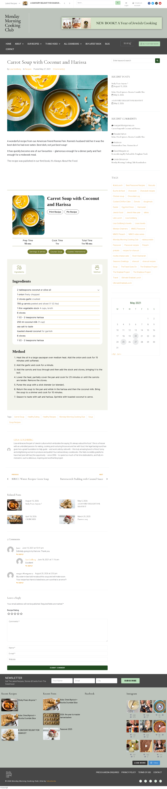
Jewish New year (133, 212)
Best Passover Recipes (135, 185)
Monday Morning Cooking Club (72, 417)
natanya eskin (147, 240)
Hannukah (141, 207)
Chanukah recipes (147, 191)
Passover (117, 245)
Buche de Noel (119, 191)
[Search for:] (133, 60)
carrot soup (19, 417)
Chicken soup (118, 196)
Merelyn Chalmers (120, 229)
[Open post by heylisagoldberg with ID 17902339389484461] (133, 706)
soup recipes (15, 422)
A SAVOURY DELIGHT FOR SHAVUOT (127, 100)
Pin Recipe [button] (72, 212)
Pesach (145, 245)
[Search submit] (117, 3)
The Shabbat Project (121, 272)
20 (136, 336)
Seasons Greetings (121, 261)
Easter (115, 207)
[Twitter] (152, 3)
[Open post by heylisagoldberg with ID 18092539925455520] (146, 746)
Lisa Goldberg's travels (122, 223)
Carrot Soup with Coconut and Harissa (126, 128)
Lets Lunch (117, 218)
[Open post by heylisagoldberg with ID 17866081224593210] (160, 746)
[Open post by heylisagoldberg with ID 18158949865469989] (133, 746)
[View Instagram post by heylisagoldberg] (137, 711)
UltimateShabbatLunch (122, 283)
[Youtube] (160, 3)
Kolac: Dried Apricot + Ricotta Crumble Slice (128, 92)
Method (97, 272)
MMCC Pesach (119, 234)
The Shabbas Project (148, 267)
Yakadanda (51, 781)
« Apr (114, 354)
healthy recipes (49, 417)
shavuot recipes (149, 261)
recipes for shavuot (131, 250)
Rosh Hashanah (139, 256)
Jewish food (118, 212)
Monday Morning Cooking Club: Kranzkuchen (129, 162)
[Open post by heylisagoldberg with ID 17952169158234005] (146, 726)
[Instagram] (156, 3)
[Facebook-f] (149, 3)
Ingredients (19, 272)
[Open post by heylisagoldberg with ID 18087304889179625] (133, 726)
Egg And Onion (128, 207)
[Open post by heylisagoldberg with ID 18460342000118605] (160, 726)
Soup (90, 417)
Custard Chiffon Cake (121, 202)
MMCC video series (136, 234)
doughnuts (148, 202)
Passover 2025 (83, 519)
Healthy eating (33, 417)
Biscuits (151, 185)
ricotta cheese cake (121, 256)
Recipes (28, 69)
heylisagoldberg (132, 702)
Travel (115, 278)
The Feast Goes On (129, 267)
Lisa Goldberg (15, 69)
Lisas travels (140, 223)
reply (21, 554)
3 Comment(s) (59, 69)
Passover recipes (131, 245)
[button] (98, 290)
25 (123, 342)
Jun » (119, 354)
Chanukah (132, 191)
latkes (146, 212)
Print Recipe (55, 212)
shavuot (135, 261)
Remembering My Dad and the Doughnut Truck (130, 154)
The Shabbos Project (142, 272)
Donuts (137, 202)
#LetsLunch (118, 185)
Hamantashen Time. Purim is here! (125, 145)
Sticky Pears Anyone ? (33, 504)
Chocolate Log (134, 196)
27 (136, 342)
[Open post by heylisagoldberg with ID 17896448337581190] (146, 706)
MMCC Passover (138, 229)
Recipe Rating (13, 610)
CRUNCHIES (30, 519)
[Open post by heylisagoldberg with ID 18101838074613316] (160, 706)
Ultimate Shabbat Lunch (131, 278)
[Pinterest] (160, 781)
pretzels (116, 250)
